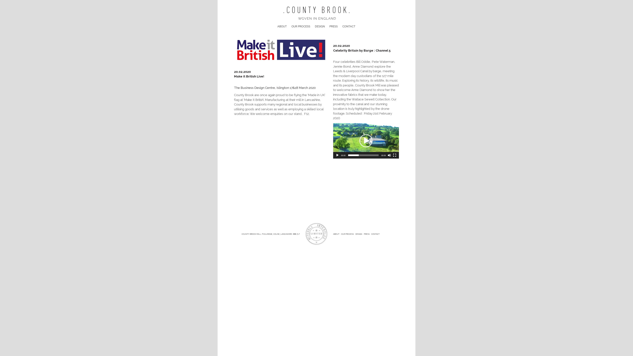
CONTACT (348, 26)
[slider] (363, 155)
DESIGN (320, 26)
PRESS (333, 26)
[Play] (337, 155)
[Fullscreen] (394, 155)
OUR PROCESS (300, 26)
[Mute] (389, 155)
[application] (366, 141)
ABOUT (282, 26)
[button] (366, 140)
